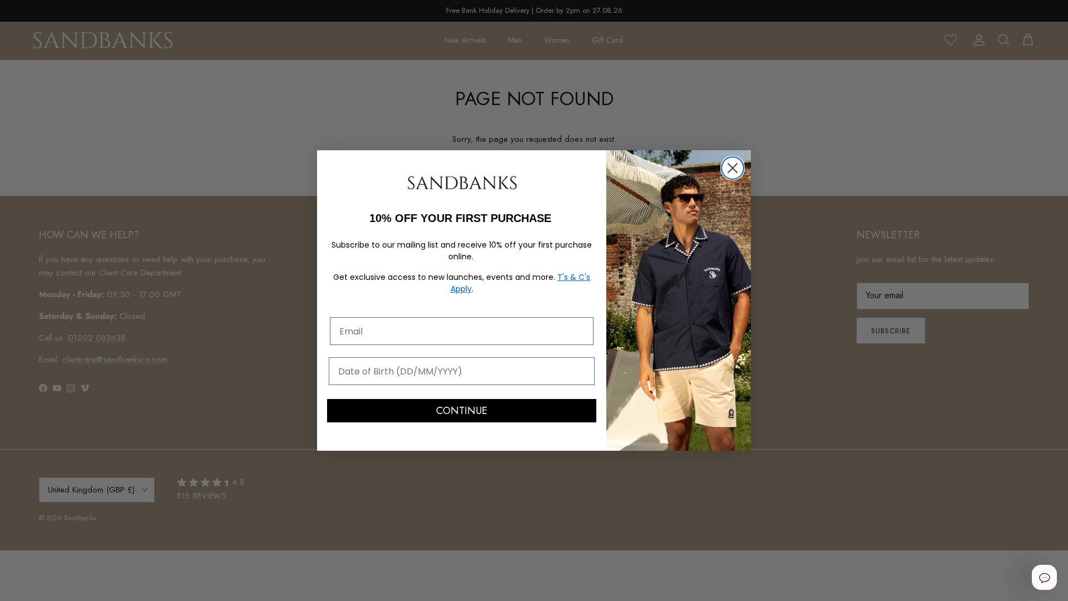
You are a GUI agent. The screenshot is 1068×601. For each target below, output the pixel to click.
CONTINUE (461, 410)
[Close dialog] (732, 168)
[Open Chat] (1044, 577)
